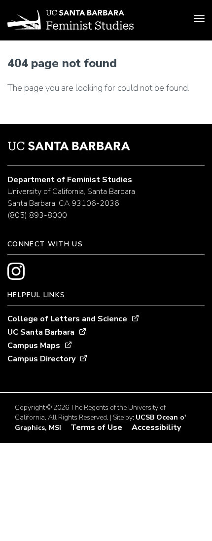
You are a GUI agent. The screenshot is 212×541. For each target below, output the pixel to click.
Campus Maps (33, 345)
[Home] (70, 21)
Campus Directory (41, 358)
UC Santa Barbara (40, 332)
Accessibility (156, 427)
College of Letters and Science (67, 318)
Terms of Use (96, 427)
